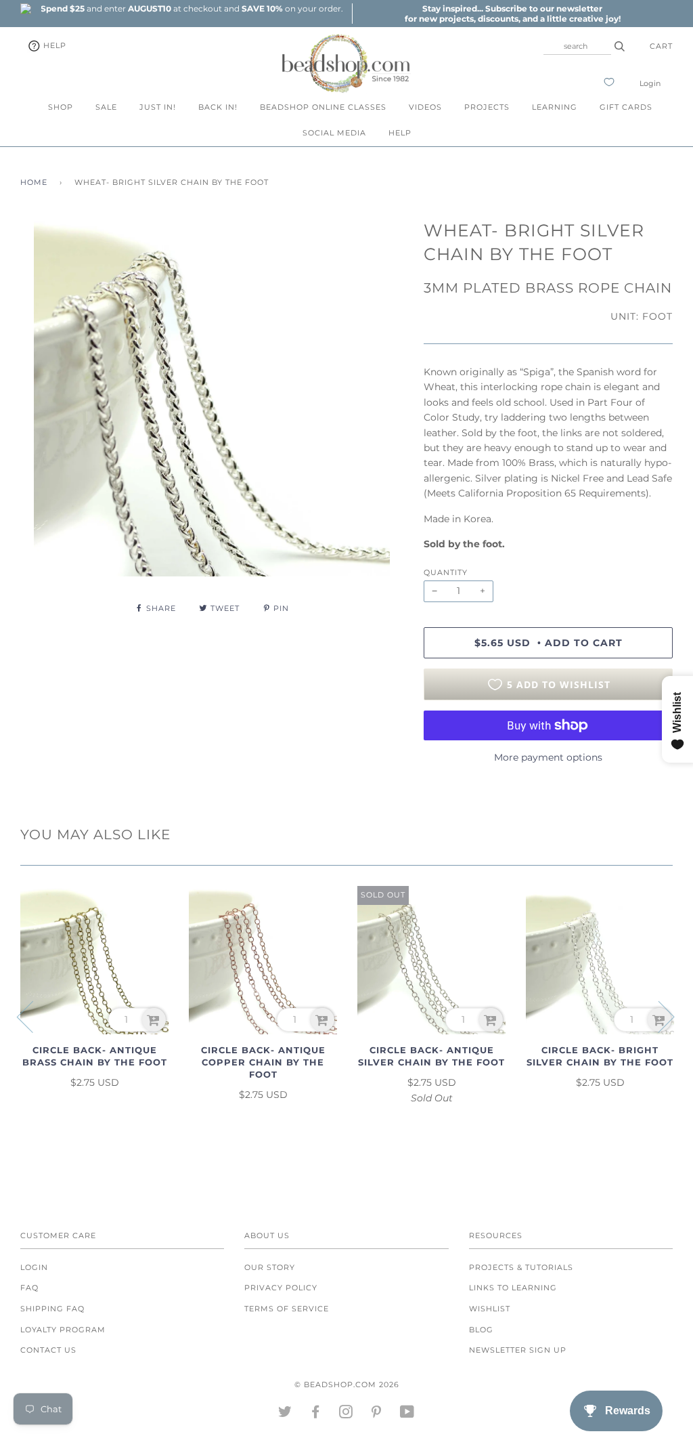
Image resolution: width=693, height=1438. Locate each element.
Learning (554, 107)
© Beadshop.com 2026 (346, 1384)
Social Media (334, 133)
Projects (487, 107)
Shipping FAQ (52, 1308)
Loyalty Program (63, 1329)
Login (650, 83)
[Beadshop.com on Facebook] (316, 1414)
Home (33, 182)
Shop (60, 107)
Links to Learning (513, 1287)
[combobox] (577, 46)
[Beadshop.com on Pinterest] (377, 1414)
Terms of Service (286, 1308)
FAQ (29, 1287)
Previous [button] (33, 1016)
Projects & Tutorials (521, 1267)
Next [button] (658, 1016)
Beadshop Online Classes (323, 107)
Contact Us (48, 1350)
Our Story (269, 1267)
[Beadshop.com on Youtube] (407, 1414)
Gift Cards (626, 107)
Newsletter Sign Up (517, 1350)
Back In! (218, 107)
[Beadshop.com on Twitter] (285, 1414)
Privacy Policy (280, 1287)
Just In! (157, 107)
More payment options (548, 757)
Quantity (446, 572)
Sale (106, 107)
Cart (661, 46)
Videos (425, 107)
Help (53, 45)
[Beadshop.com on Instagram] (346, 1414)
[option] (191, 8)
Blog (481, 1329)
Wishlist (489, 1308)
